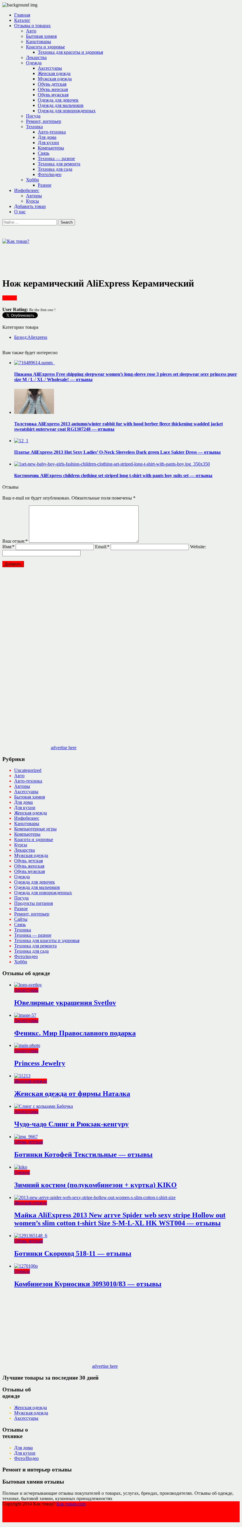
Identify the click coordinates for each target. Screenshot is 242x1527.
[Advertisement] (109, 257)
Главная (22, 14)
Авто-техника (52, 131)
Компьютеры (51, 147)
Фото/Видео (26, 1458)
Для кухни (48, 142)
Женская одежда (54, 73)
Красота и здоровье (45, 46)
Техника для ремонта (59, 163)
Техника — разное (56, 158)
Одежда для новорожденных (67, 110)
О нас (20, 211)
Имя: (8, 546)
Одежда (34, 62)
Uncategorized (27, 770)
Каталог (22, 20)
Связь (43, 153)
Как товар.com (71, 1503)
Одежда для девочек (58, 100)
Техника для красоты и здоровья (70, 52)
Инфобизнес (26, 190)
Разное (44, 185)
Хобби (32, 179)
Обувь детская (52, 84)
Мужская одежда (55, 78)
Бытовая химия (41, 36)
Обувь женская (53, 89)
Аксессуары (50, 68)
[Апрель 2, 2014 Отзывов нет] (34, 362)
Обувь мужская (53, 94)
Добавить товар (30, 206)
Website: (198, 546)
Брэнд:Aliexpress (30, 337)
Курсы (32, 201)
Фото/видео (49, 174)
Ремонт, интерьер (43, 121)
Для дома (47, 137)
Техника (34, 126)
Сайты (20, 919)
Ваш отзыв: (15, 541)
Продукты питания (33, 903)
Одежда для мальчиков (61, 105)
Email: (102, 546)
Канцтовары (38, 41)
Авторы (34, 195)
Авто (31, 30)
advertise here (63, 747)
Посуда (33, 115)
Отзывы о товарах (32, 25)
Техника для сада (55, 169)
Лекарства (36, 57)
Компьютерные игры (35, 828)
